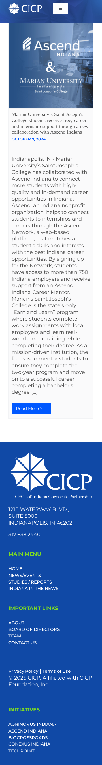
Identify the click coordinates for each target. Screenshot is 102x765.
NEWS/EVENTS (24, 575)
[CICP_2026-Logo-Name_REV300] (51, 453)
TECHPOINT (21, 751)
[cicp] (25, 5)
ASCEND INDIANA (27, 731)
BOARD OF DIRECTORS (34, 629)
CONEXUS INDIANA (29, 744)
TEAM (14, 635)
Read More (27, 408)
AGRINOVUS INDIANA (32, 724)
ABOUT (16, 622)
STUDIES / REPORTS (30, 582)
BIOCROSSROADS (28, 737)
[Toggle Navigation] (60, 8)
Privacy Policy (23, 671)
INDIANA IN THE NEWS (33, 588)
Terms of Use (56, 671)
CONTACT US (22, 642)
